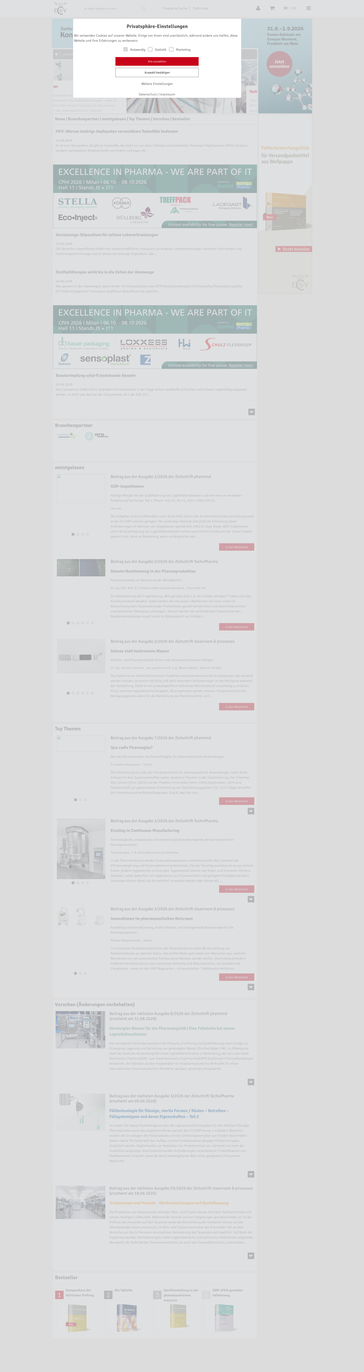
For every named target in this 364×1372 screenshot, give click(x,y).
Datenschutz (148, 94)
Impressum (167, 94)
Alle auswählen (157, 61)
